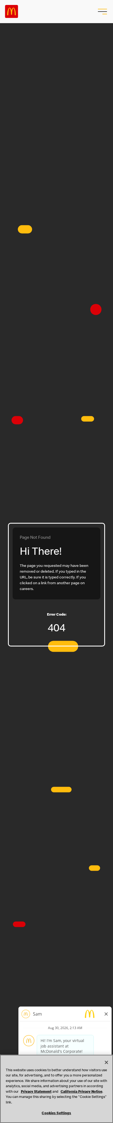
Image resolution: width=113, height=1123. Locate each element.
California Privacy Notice (81, 1092)
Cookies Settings (56, 1113)
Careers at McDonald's (11, 11)
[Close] (106, 1062)
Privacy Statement (36, 1092)
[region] (56, 1089)
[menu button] (102, 11)
